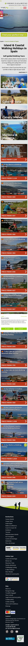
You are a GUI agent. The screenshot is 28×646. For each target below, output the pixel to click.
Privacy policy (24, 316)
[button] (3, 316)
